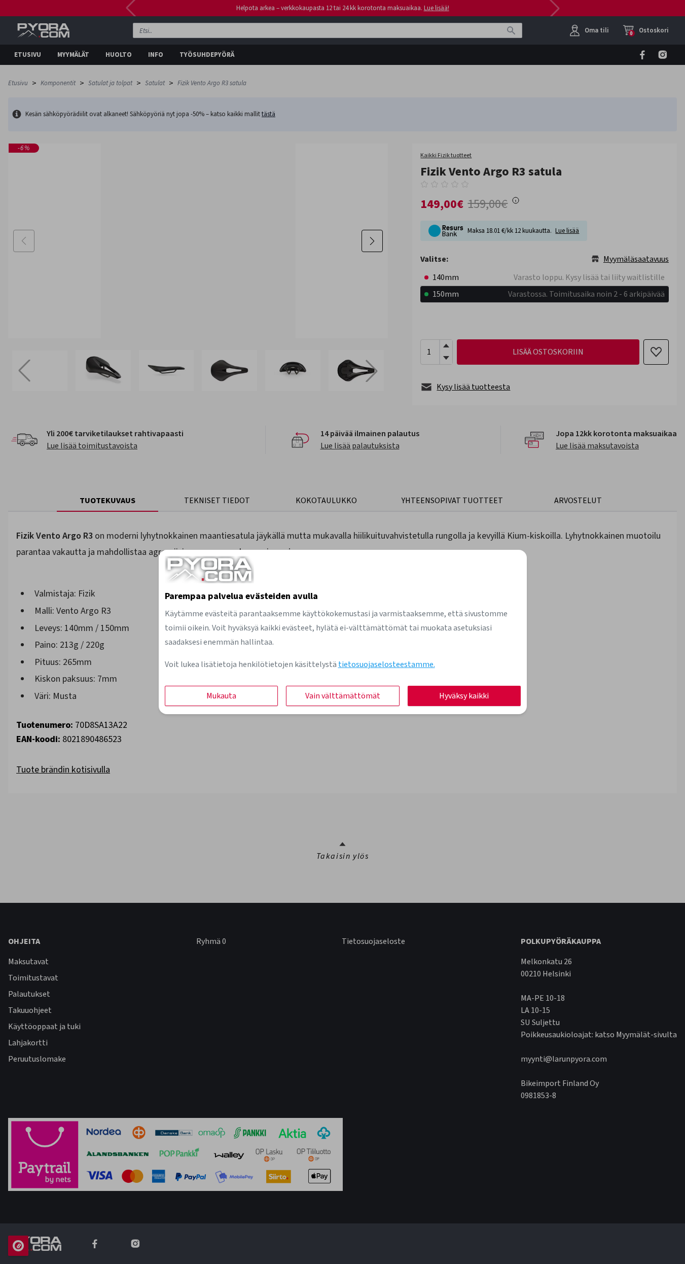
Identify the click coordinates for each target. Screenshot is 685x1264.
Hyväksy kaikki (464, 695)
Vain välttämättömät (342, 695)
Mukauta (221, 695)
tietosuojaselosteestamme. (386, 664)
